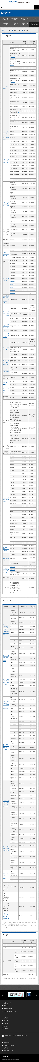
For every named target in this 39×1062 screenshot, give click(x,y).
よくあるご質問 (14, 24)
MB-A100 (12, 567)
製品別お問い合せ (14, 19)
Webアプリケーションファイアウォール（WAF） (6, 299)
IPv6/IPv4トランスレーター (6, 253)
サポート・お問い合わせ (4, 19)
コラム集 (6, 1029)
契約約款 (6, 1048)
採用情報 (6, 1026)
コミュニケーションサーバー (6, 335)
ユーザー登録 (34, 18)
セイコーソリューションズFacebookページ (16, 1035)
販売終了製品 (34, 24)
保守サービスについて (24, 19)
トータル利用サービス (4, 24)
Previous (2, 995)
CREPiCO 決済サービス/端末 (6, 549)
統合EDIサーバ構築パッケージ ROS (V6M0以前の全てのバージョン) (6, 629)
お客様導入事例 (8, 1008)
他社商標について (8, 1050)
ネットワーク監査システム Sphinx (6, 848)
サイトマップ (7, 1042)
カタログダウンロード (24, 24)
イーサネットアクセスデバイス (6, 326)
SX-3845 (12, 284)
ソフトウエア (17, 30)
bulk (4, 330)
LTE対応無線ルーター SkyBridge (6, 570)
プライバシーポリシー (9, 1045)
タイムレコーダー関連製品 (6, 499)
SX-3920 (12, 293)
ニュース (6, 1020)
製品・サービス (8, 1003)
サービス (26, 30)
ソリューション (8, 1005)
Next (36, 995)
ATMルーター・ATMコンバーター (6, 362)
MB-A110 (12, 570)
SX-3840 (12, 287)
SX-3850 (12, 281)
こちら (13, 57)
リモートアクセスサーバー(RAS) (6, 313)
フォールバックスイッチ (6, 390)
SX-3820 (12, 290)
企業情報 (6, 1018)
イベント (6, 1023)
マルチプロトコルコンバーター (6, 161)
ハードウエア (7, 30)
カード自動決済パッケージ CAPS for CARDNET (6, 705)
